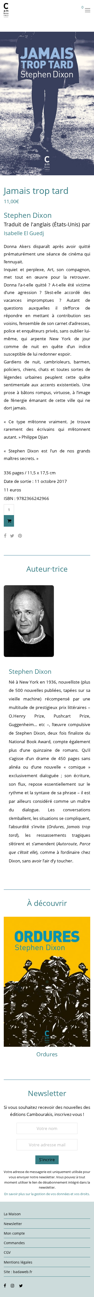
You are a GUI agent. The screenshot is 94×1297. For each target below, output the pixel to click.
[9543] (9, 521)
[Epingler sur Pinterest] (20, 535)
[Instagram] (12, 1285)
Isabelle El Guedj (24, 233)
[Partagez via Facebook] (5, 535)
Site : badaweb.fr (18, 1271)
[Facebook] (5, 1285)
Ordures (47, 1054)
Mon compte (14, 1233)
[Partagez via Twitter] (12, 535)
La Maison (12, 1213)
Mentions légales (18, 1262)
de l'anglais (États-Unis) (52, 224)
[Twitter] (21, 1285)
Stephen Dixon (28, 215)
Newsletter (13, 1223)
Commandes (14, 1242)
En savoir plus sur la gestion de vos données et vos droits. (47, 1194)
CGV (7, 1252)
